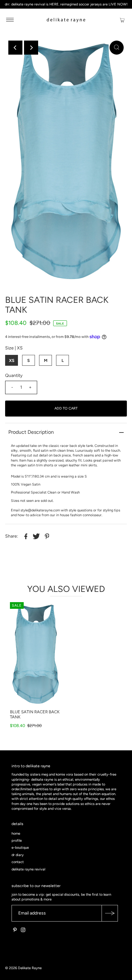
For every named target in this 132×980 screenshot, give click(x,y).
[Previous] (15, 48)
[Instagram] (23, 931)
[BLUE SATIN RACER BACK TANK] (35, 654)
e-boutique (20, 848)
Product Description (31, 432)
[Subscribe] (110, 913)
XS (11, 360)
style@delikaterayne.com (40, 510)
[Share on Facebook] (25, 536)
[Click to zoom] (117, 48)
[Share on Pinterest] (47, 536)
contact (18, 862)
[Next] (31, 48)
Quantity (13, 375)
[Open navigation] (10, 20)
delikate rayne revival (28, 869)
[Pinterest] (15, 931)
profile (17, 840)
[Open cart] (122, 20)
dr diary (18, 855)
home (16, 833)
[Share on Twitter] (36, 536)
